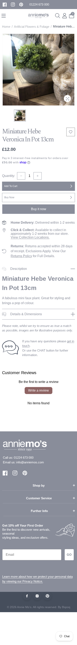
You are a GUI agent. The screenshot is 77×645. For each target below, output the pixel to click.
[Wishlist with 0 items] (70, 132)
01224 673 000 (23, 457)
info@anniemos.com (30, 462)
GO (69, 554)
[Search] (57, 15)
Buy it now (38, 209)
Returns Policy (21, 256)
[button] (39, 4)
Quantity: (8, 176)
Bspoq (66, 607)
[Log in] (64, 15)
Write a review (38, 390)
